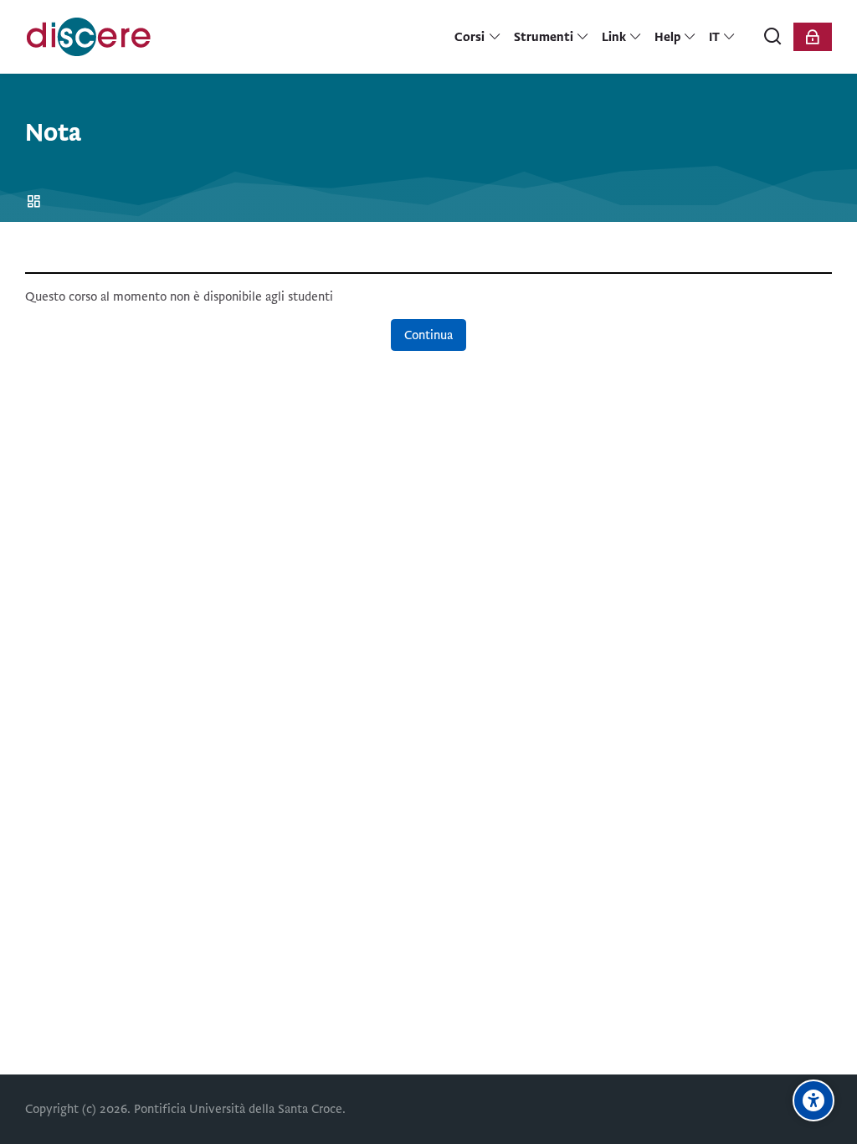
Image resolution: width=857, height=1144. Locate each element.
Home (36, 202)
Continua (428, 335)
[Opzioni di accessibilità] (813, 1100)
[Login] (812, 37)
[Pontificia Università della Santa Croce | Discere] (88, 37)
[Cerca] (773, 37)
